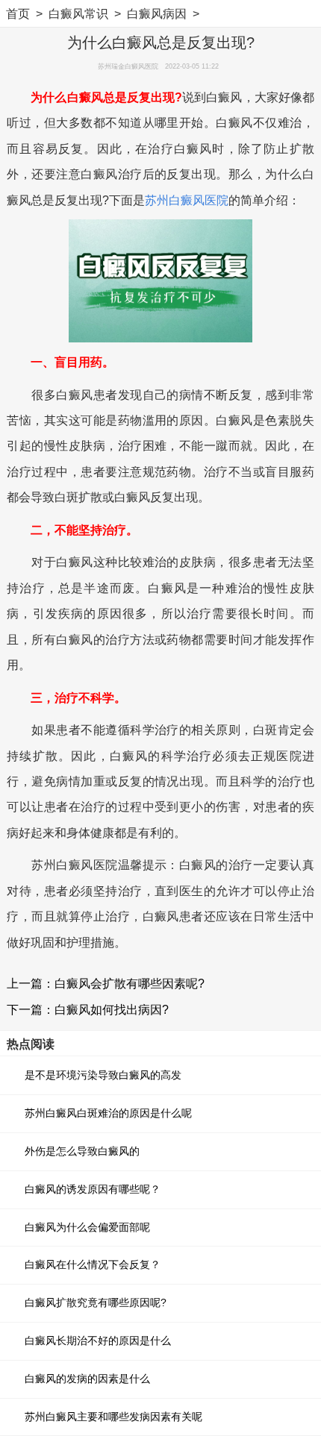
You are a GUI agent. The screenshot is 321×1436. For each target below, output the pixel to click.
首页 (18, 13)
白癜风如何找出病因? (111, 1009)
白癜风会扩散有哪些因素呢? (129, 983)
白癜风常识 (78, 13)
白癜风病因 (157, 13)
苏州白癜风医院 (186, 200)
